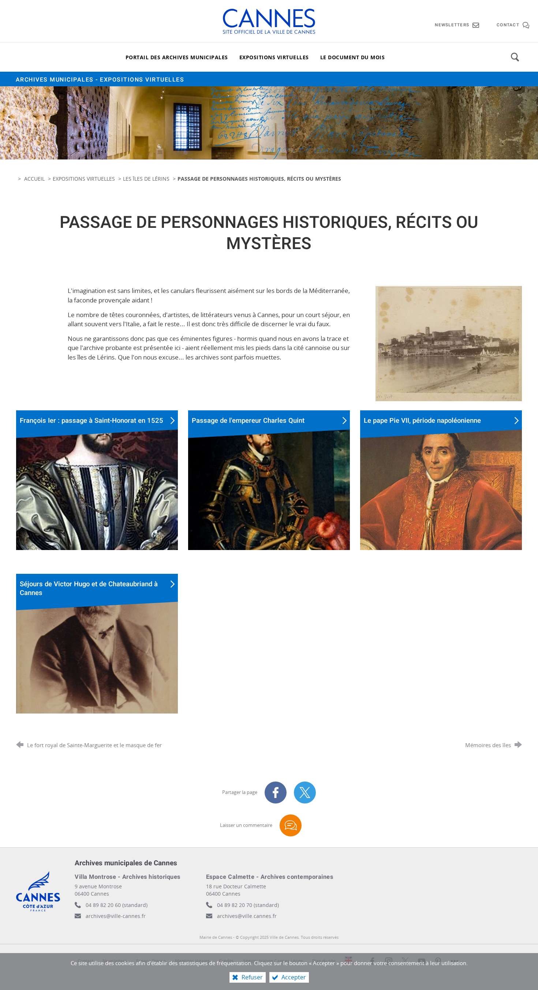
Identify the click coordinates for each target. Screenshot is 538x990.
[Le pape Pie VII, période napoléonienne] (441, 492)
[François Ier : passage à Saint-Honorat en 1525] (97, 492)
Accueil (35, 178)
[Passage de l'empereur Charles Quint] (269, 492)
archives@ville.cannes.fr (247, 915)
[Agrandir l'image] (449, 343)
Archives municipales (100, 79)
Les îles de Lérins (146, 178)
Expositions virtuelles (84, 178)
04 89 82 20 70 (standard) (248, 904)
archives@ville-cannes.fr (116, 915)
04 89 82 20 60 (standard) (116, 904)
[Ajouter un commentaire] (291, 825)
